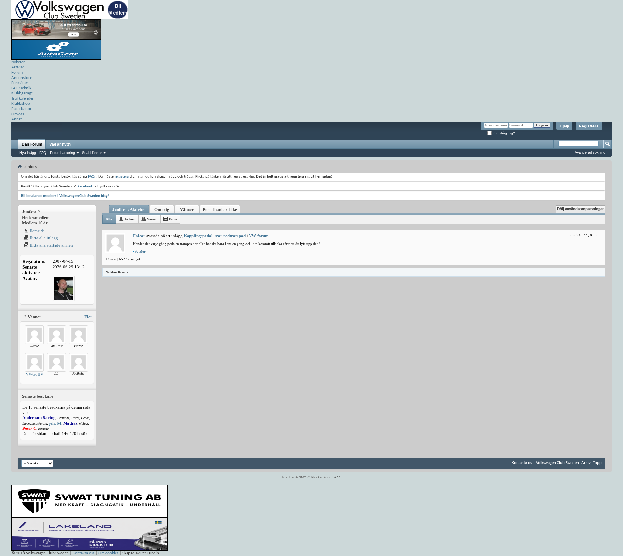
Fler (88, 316)
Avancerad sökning (590, 152)
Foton (173, 219)
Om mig (161, 209)
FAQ (42, 153)
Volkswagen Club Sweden (557, 463)
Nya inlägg (27, 153)
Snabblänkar (92, 153)
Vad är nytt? (60, 144)
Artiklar (17, 67)
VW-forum (259, 235)
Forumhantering (62, 153)
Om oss (17, 114)
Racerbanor (21, 109)
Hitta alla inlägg (43, 238)
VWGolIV (34, 374)
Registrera (589, 126)
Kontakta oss (522, 463)
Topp (597, 463)
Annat (16, 119)
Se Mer (140, 251)
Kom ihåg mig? (503, 133)
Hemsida (37, 230)
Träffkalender (22, 98)
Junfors (130, 219)
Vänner (187, 209)
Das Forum (32, 144)
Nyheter (18, 62)
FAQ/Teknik (21, 88)
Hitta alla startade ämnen (51, 245)
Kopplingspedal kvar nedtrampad (215, 235)
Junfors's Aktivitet (129, 209)
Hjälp (564, 126)
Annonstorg (21, 78)
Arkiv (586, 463)
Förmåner (19, 83)
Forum (17, 72)
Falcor (139, 235)
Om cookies (108, 553)
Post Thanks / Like (220, 209)
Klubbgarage (22, 93)
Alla (109, 219)
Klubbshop (20, 104)
